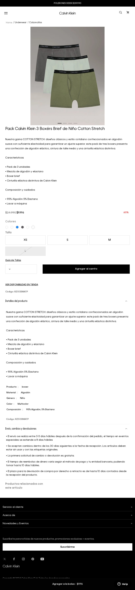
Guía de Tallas (13, 260)
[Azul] (17, 227)
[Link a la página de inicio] (9, 22)
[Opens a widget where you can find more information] (123, 584)
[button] (120, 13)
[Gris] (22, 227)
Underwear (21, 22)
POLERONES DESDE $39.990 (67, 3)
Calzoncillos (35, 22)
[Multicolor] (6, 227)
